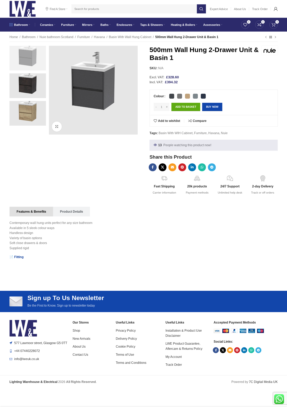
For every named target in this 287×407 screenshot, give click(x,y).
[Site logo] (22, 8)
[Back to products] (270, 37)
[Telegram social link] (212, 167)
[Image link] (23, 328)
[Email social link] (172, 167)
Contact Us (80, 354)
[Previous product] (266, 37)
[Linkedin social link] (192, 167)
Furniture (83, 37)
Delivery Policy (126, 338)
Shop (76, 330)
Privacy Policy (126, 330)
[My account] (276, 9)
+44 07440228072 (27, 351)
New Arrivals (81, 338)
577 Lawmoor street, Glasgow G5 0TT (40, 343)
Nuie (224, 133)
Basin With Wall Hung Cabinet (130, 37)
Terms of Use (125, 354)
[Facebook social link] (153, 167)
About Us (79, 346)
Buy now (212, 106)
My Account (173, 356)
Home (13, 37)
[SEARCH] (201, 8)
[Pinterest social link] (182, 167)
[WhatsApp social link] (202, 167)
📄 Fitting (16, 257)
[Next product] (275, 37)
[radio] (171, 96)
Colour (159, 96)
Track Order (173, 364)
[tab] (31, 211)
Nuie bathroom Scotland (56, 37)
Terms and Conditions (131, 362)
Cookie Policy (125, 346)
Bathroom (29, 37)
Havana (99, 37)
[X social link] (162, 167)
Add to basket (185, 106)
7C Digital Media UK (263, 382)
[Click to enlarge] (57, 126)
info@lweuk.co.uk (26, 359)
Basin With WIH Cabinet (176, 133)
